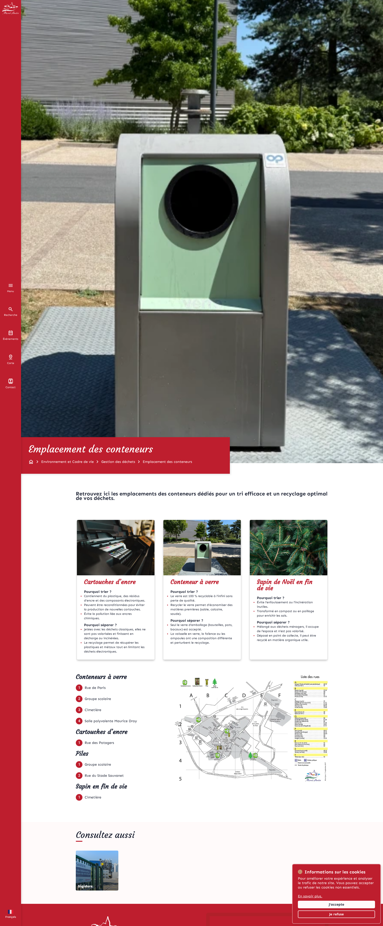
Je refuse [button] (336, 914)
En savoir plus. (310, 896)
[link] (31, 461)
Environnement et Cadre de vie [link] (67, 462)
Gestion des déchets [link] (118, 462)
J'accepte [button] (336, 904)
